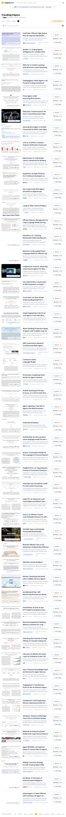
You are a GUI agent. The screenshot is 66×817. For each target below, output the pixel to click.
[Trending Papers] (18, 21)
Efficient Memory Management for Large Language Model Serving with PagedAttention (35, 221)
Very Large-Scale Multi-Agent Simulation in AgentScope (33, 190)
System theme (7, 814)
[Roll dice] (63, 25)
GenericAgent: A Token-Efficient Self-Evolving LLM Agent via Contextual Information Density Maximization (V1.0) (34, 794)
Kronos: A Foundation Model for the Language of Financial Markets (35, 453)
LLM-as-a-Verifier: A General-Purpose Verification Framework (34, 143)
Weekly (8, 21)
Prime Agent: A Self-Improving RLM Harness (31, 97)
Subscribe (48, 7)
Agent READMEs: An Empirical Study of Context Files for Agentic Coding (35, 748)
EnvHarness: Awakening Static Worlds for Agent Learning (34, 376)
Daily (3, 21)
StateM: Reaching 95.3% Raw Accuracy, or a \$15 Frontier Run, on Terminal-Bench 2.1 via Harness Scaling (36, 391)
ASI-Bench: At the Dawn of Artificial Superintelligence (32, 779)
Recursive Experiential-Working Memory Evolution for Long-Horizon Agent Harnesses (34, 623)
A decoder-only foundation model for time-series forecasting (35, 484)
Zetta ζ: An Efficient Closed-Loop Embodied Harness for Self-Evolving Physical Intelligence (35, 515)
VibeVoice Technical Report (33, 562)
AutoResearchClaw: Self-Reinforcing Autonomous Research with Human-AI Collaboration (35, 593)
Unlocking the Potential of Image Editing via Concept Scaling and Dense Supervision (35, 639)
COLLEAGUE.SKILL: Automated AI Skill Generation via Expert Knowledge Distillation (34, 283)
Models (41, 814)
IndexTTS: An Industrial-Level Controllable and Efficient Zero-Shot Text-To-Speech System (34, 500)
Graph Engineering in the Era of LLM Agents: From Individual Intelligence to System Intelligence (35, 314)
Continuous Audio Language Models (29, 360)
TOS (15, 814)
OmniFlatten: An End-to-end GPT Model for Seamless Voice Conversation (34, 608)
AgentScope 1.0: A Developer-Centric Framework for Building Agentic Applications (34, 159)
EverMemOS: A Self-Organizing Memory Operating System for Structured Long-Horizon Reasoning (34, 701)
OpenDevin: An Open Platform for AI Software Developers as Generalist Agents (34, 174)
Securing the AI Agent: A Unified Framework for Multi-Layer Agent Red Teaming (35, 128)
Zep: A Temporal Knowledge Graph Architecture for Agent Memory (35, 670)
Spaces (53, 814)
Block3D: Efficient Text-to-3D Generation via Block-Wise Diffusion (36, 546)
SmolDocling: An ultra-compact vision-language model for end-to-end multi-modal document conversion (35, 438)
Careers (31, 814)
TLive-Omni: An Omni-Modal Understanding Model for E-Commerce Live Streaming (33, 298)
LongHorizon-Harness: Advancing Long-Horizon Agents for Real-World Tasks (35, 267)
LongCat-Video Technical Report (34, 206)
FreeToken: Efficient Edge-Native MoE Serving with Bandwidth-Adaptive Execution (35, 34)
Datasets (47, 814)
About (25, 814)
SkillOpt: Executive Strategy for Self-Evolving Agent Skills (33, 763)
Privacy (20, 814)
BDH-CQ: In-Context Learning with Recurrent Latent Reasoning (35, 66)
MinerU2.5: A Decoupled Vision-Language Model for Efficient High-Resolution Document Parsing (35, 252)
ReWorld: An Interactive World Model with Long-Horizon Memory (35, 732)
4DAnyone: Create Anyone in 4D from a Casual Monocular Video (34, 112)
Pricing (58, 814)
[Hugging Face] (36, 814)
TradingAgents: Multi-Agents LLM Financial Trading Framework (35, 81)
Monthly (14, 21)
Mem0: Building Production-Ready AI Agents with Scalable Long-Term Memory (35, 329)
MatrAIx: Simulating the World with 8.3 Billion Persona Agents (34, 577)
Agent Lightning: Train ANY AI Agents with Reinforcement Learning (33, 407)
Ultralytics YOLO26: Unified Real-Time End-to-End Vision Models (35, 717)
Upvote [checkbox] (58, 35)
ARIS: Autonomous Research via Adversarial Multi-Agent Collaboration (33, 344)
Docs (63, 814)
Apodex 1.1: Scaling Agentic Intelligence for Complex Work (34, 50)
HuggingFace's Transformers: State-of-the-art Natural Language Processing (35, 686)
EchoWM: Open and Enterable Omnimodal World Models (33, 530)
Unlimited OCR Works (31, 423)
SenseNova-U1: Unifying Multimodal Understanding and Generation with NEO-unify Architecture (34, 236)
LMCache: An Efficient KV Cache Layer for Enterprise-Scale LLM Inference (34, 655)
